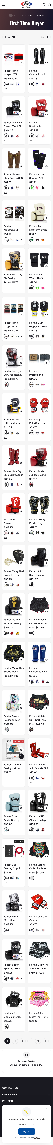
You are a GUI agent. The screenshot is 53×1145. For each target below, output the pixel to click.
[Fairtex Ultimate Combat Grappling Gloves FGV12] (39, 901)
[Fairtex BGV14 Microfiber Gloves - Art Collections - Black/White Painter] (13, 901)
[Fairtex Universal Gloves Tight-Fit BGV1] (13, 107)
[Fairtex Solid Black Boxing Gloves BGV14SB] (39, 556)
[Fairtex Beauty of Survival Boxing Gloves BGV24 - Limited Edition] (13, 356)
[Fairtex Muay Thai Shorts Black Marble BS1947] (13, 653)
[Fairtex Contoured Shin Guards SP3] (39, 653)
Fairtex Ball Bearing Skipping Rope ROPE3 (13, 868)
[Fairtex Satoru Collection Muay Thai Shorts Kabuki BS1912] (39, 850)
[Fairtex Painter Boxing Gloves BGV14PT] (13, 701)
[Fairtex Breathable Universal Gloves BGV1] (39, 107)
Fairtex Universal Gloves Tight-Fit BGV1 (13, 126)
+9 (5, 88)
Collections (21, 15)
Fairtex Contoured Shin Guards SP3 (38, 672)
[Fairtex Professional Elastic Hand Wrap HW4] (39, 356)
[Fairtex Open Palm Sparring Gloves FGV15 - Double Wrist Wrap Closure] (39, 404)
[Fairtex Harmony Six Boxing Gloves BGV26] (13, 259)
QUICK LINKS (9, 1094)
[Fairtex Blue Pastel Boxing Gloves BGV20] (13, 801)
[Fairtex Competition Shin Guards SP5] (39, 56)
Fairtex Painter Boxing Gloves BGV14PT (12, 720)
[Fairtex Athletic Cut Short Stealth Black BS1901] (39, 604)
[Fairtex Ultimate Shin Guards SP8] (13, 159)
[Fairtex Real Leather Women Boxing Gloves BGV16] (39, 211)
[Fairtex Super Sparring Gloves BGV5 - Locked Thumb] (13, 950)
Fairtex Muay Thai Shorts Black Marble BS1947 (14, 672)
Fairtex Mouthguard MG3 (11, 230)
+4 (5, 437)
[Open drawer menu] (3, 5)
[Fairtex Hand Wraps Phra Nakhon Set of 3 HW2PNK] (13, 308)
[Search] (44, 4)
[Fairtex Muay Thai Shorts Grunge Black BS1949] (39, 950)
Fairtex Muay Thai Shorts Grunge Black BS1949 (39, 968)
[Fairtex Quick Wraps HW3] (39, 259)
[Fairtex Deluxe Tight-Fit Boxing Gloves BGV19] (13, 604)
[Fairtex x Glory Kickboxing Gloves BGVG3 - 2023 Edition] (39, 504)
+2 (31, 88)
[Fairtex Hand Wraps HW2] (13, 56)
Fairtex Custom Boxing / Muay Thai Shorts (12, 768)
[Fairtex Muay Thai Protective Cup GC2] (13, 556)
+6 (5, 537)
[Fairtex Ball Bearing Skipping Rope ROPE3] (13, 850)
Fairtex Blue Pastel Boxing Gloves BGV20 (12, 820)
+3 (5, 140)
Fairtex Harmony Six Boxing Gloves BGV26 (13, 278)
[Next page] (46, 1041)
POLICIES (7, 1101)
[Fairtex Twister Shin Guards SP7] (39, 749)
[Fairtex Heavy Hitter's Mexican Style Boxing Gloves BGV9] (13, 404)
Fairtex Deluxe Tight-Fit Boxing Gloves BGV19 (13, 623)
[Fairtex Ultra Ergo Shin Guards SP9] (13, 456)
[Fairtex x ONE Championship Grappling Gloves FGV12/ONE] (13, 998)
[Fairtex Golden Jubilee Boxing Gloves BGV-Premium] (39, 456)
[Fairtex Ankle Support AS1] (39, 159)
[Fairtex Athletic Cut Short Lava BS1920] (39, 701)
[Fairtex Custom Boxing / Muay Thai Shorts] (13, 749)
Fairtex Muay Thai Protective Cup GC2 (14, 575)
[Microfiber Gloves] (13, 504)
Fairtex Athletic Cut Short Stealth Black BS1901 (38, 623)
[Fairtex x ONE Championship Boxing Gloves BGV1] (39, 801)
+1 (47, 188)
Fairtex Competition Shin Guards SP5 (39, 74)
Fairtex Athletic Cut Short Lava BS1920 (37, 720)
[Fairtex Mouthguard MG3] (13, 211)
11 (38, 1041)
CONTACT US (10, 1087)
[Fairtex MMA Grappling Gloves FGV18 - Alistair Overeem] (39, 308)
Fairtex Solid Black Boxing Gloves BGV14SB (38, 575)
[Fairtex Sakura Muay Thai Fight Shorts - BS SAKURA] (39, 998)
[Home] (10, 15)
